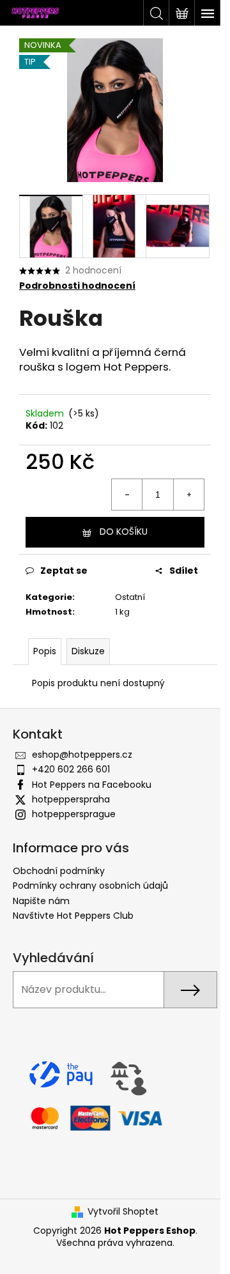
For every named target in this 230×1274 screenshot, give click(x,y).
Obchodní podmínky (59, 870)
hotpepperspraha (71, 799)
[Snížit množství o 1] (127, 494)
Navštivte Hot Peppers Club (73, 915)
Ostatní (130, 597)
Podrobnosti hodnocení (77, 286)
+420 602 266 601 (71, 769)
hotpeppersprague (74, 814)
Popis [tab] (44, 651)
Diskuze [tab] (88, 651)
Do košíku (124, 531)
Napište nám (41, 900)
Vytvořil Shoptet (123, 1212)
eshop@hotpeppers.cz (82, 754)
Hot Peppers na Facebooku (91, 784)
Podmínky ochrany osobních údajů (90, 885)
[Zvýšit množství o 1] (188, 494)
